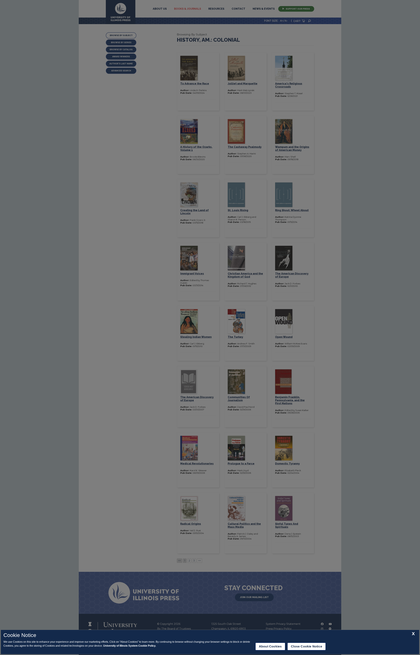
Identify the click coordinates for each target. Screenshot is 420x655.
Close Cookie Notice (306, 646)
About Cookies (270, 646)
